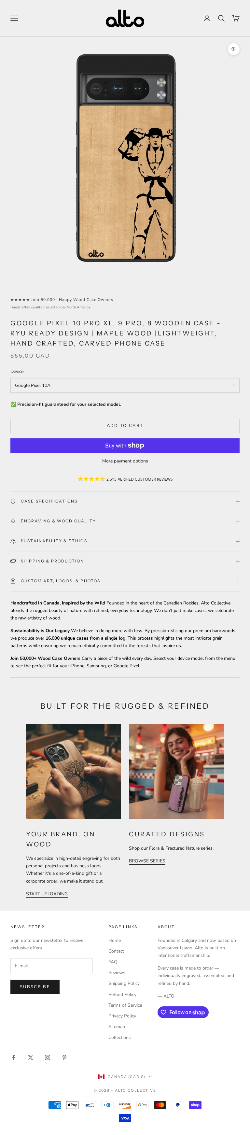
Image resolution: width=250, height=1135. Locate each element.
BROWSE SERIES (147, 861)
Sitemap (116, 1027)
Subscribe (35, 987)
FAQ (113, 962)
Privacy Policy (122, 1016)
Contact (116, 951)
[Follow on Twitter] (30, 1057)
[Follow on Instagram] (47, 1057)
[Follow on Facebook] (13, 1057)
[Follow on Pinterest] (64, 1057)
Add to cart (125, 426)
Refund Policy (122, 994)
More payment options (125, 461)
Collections (119, 1037)
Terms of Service (125, 1005)
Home (114, 940)
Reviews (116, 973)
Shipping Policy (124, 983)
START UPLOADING (47, 894)
